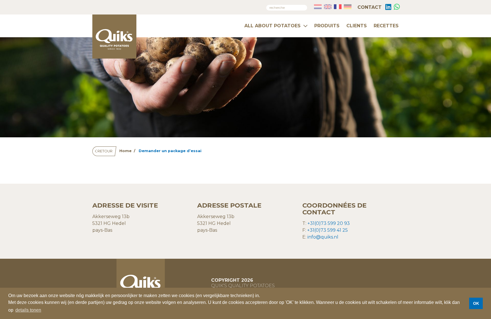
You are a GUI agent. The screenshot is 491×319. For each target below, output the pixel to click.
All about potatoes (272, 25)
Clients (356, 25)
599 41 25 (337, 230)
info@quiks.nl (322, 237)
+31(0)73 (316, 230)
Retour (105, 151)
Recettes (386, 25)
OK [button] (476, 303)
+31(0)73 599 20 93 (328, 223)
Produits (327, 25)
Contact (369, 7)
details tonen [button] (28, 310)
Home (125, 151)
